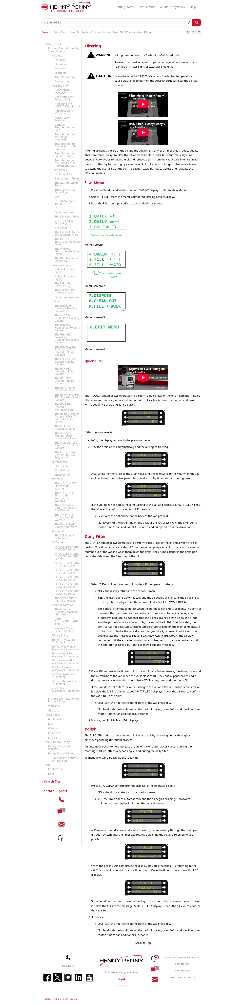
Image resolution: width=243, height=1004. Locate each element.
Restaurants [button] (147, 7)
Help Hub (57, 55)
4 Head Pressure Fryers (65, 271)
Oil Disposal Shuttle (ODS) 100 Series (67, 548)
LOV (57, 196)
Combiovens (59, 462)
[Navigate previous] (194, 32)
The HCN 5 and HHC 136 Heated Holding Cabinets (67, 397)
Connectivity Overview (62, 91)
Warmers (57, 479)
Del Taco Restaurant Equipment (64, 675)
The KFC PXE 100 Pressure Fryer (65, 291)
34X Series (61, 228)
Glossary (53, 710)
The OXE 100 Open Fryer (131, 32)
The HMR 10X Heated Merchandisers (64, 406)
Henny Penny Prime (60, 753)
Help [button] (193, 7)
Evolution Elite (63, 174)
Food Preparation (62, 605)
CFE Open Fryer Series (64, 202)
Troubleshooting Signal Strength (65, 155)
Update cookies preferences (59, 999)
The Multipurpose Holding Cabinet (66, 427)
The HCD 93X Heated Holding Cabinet (64, 380)
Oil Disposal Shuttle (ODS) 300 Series (67, 564)
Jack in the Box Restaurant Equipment (65, 689)
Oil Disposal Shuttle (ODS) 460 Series (67, 592)
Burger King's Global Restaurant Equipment (65, 662)
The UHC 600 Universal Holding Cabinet (66, 308)
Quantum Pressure (67, 297)
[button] (188, 22)
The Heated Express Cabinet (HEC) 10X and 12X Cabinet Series (67, 418)
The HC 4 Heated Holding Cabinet (65, 389)
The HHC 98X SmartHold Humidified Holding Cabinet (67, 338)
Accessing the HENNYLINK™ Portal (67, 105)
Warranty (54, 706)
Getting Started (60, 32)
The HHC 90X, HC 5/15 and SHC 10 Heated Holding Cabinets (65, 350)
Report (121, 978)
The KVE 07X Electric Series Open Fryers (67, 233)
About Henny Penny (57, 742)
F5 (56, 208)
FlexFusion (61, 466)
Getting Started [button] (125, 7)
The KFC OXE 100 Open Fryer (65, 191)
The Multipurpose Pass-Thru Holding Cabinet (66, 445)
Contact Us (55, 769)
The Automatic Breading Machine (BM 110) (66, 611)
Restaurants (52, 715)
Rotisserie (57, 531)
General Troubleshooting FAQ (65, 127)
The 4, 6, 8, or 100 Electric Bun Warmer (65, 485)
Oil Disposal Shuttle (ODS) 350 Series (67, 571)
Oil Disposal (58, 542)
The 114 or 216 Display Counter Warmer (65, 517)
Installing (60, 60)
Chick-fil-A (54, 733)
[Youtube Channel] (89, 982)
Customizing (62, 81)
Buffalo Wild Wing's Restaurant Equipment (65, 648)
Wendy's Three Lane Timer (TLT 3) (66, 630)
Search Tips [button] (52, 781)
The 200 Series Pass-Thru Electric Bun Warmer (66, 507)
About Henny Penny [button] (172, 7)
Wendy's (53, 728)
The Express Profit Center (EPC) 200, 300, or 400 (66, 454)
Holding (56, 301)
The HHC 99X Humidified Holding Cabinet (67, 327)
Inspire (52, 737)
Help (48, 765)
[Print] (188, 32)
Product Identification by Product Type (63, 700)
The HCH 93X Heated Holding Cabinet (64, 371)
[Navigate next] (199, 32)
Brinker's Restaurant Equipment (64, 641)
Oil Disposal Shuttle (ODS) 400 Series (67, 578)
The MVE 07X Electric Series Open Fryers (67, 251)
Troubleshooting (65, 77)
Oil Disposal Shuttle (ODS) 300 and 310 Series (67, 556)
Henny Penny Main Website (60, 747)
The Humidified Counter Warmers (66, 525)
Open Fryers (112, 32)
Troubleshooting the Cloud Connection (65, 136)
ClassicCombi (63, 470)
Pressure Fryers (61, 265)
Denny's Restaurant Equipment (63, 682)
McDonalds (55, 719)
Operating (61, 64)
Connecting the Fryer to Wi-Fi (64, 98)
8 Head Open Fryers (67, 178)
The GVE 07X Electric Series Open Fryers (67, 241)
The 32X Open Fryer (67, 216)
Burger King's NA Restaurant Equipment (65, 655)
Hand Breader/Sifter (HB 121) (66, 621)
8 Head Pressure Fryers (65, 278)
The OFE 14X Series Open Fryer (66, 259)
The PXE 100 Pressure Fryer (64, 284)
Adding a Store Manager (64, 112)
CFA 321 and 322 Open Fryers (65, 222)
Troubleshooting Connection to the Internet (66, 146)
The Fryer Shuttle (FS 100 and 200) (65, 599)
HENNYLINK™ (59, 85)
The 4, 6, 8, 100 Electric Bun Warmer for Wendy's (64, 497)
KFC (50, 724)
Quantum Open (64, 212)
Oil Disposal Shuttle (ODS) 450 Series (67, 585)
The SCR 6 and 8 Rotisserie (65, 537)
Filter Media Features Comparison (64, 759)
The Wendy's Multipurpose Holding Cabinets (65, 435)
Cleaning (60, 68)
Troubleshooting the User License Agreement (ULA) (65, 162)
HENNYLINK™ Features (63, 119)
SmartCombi (62, 474)
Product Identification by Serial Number (87, 32)
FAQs (51, 773)
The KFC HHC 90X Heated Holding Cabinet (65, 361)
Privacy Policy (59, 635)
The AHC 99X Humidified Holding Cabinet (67, 318)
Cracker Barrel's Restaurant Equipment (65, 669)
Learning (60, 73)
